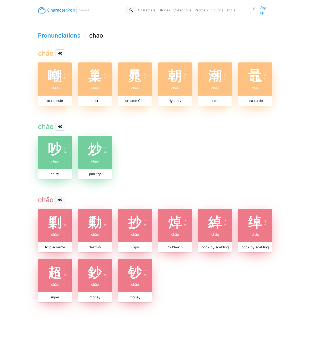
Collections (182, 10)
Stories (164, 10)
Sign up (263, 10)
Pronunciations (59, 35)
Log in (252, 10)
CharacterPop (60, 10)
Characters (146, 10)
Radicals (201, 10)
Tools (230, 10)
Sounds (217, 10)
